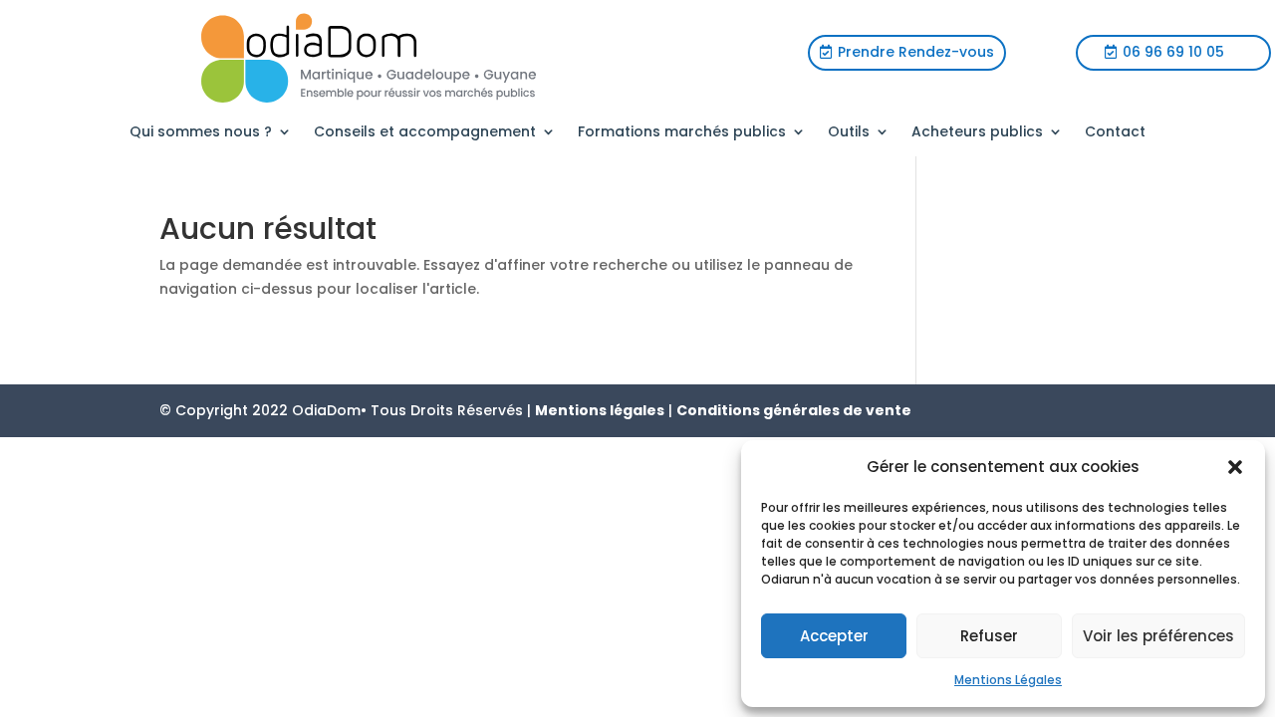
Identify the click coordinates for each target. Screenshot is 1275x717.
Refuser (989, 635)
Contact (1115, 132)
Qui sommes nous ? (200, 132)
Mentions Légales (1008, 679)
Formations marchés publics (682, 132)
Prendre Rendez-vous (916, 52)
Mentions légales (599, 410)
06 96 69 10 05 (1173, 52)
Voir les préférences (1158, 635)
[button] (1235, 467)
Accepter (834, 635)
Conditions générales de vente (793, 410)
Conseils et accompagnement (425, 132)
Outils (849, 132)
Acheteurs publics (977, 132)
